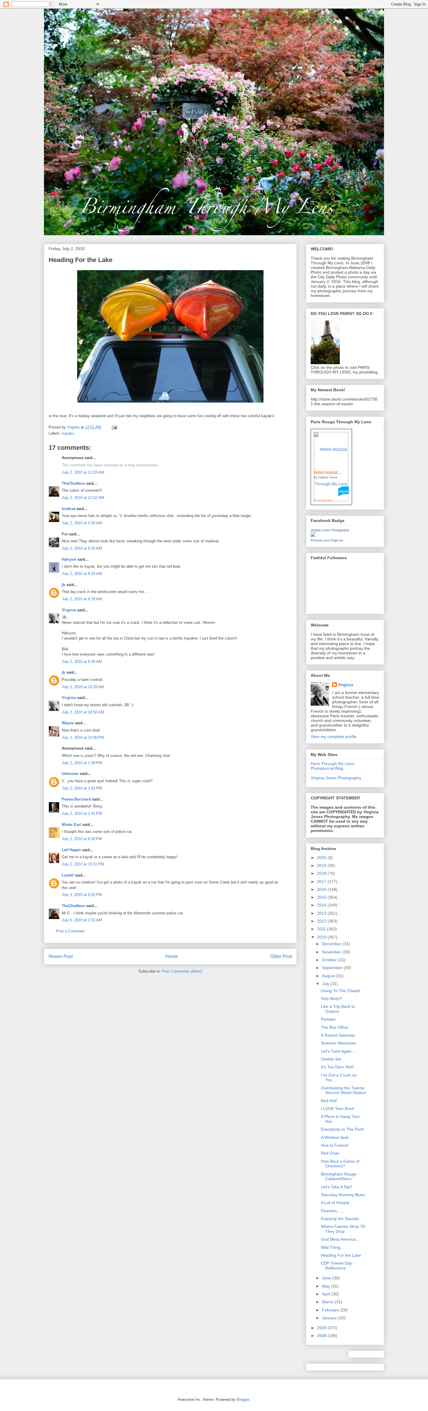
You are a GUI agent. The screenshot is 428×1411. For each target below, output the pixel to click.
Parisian (328, 1019)
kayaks (68, 433)
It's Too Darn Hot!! (337, 1067)
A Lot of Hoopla (335, 1202)
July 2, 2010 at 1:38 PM (82, 763)
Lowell (68, 875)
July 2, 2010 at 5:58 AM (82, 523)
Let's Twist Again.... (338, 1051)
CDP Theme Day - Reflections (338, 1265)
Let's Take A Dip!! (336, 1187)
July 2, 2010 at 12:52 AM (83, 497)
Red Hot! (329, 1100)
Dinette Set (331, 1059)
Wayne (68, 723)
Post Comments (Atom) (182, 971)
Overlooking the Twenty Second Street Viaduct (343, 1090)
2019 (322, 865)
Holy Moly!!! (331, 998)
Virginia (69, 610)
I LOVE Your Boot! (337, 1108)
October (330, 959)
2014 (322, 905)
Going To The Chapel (340, 990)
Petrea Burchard (76, 799)
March (328, 1302)
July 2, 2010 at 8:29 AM (82, 573)
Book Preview (323, 500)
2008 (322, 1335)
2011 (322, 929)
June (327, 1278)
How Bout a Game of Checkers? (340, 1164)
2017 (322, 881)
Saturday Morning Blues (343, 1194)
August (329, 975)
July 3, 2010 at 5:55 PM (82, 895)
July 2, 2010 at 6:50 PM (82, 839)
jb (63, 585)
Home (171, 956)
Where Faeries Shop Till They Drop (343, 1229)
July (326, 983)
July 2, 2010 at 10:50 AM (83, 712)
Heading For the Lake (341, 1255)
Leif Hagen (71, 850)
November (332, 952)
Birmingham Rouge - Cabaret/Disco (340, 1176)
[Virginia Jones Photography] (313, 535)
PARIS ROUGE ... (328, 473)
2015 (322, 897)
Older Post (281, 956)
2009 (322, 1327)
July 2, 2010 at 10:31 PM (83, 864)
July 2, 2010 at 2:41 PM (82, 813)
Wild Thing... (332, 1247)
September (333, 967)
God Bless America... (340, 1239)
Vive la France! (335, 1145)
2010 (322, 937)
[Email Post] (114, 427)
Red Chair (330, 1153)
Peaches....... (333, 1210)
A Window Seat (335, 1137)
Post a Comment (70, 931)
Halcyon (69, 559)
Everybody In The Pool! (342, 1129)
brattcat (68, 509)
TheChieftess (73, 483)
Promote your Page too (327, 540)
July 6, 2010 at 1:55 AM (82, 920)
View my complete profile (334, 736)
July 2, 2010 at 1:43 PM (82, 788)
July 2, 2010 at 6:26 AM (82, 548)
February (331, 1310)
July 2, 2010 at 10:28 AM (83, 687)
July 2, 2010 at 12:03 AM (83, 472)
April (326, 1294)
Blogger (243, 1399)
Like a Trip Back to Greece (338, 1009)
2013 (322, 913)
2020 (322, 857)
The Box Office (334, 1027)
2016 (322, 889)
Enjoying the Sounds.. (341, 1218)
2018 (322, 873)
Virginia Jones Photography (330, 530)
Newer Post (61, 956)
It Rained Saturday (338, 1035)
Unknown (70, 773)
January (330, 1318)
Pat (65, 534)
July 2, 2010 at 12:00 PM (83, 737)
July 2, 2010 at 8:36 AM (82, 661)
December (332, 943)
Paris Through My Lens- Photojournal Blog (333, 766)
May (326, 1286)
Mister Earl (71, 824)
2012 (322, 921)
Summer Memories (338, 1043)
